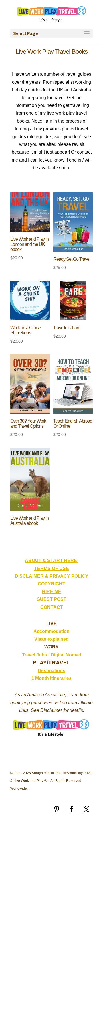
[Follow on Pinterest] (56, 809)
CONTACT (51, 607)
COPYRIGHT (51, 583)
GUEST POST (51, 599)
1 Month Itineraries (51, 678)
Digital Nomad (66, 654)
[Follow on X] (86, 809)
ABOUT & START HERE (51, 560)
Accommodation (51, 631)
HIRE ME (51, 591)
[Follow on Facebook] (71, 809)
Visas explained (51, 639)
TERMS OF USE (51, 568)
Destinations (51, 670)
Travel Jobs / (36, 654)
